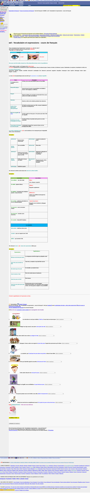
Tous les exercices (13, 430)
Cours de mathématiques (25, 482)
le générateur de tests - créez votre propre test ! (65, 305)
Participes (79, 470)
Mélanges (30, 470)
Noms (53, 470)
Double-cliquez (17, 37)
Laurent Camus (7, 486)
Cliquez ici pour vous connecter (3, 10)
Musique (25, 470)
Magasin (1, 470)
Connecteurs (8, 467)
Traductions (28, 473)
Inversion (66, 468)
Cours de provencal (6, 483)
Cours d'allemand (47, 482)
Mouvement (21, 470)
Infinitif (58, 468)
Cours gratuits (3, 457)
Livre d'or (17, 490)
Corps (20, 467)
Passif (87, 470)
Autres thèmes (53, 33)
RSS (18, 478)
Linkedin (22, 478)
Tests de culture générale (65, 482)
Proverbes (46, 33)
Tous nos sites (56, 457)
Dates (34, 467)
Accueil (2, 5)
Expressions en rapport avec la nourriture (50, 36)
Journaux (73, 468)
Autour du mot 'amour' (68, 34)
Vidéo (40, 473)
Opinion (65, 470)
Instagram (2, 478)
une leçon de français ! (3, 28)
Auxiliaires (51, 465)
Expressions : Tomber (79, 34)
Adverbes (25, 465)
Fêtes (15, 468)
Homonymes (48, 468)
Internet (62, 468)
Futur (12, 468)
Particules (83, 470)
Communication (61, 465)
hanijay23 (49, 305)
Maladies (14, 470)
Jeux (39, 457)
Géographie (40, 468)
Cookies (30, 488)
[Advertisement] (49, 21)
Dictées (42, 467)
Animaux (34, 465)
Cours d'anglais (16, 482)
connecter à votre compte (23, 309)
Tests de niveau (18, 473)
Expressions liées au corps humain (31, 34)
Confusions (87, 465)
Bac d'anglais (32, 483)
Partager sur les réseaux (24, 490)
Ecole (55, 467)
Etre (57, 467)
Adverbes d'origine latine (56, 34)
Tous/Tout (23, 473)
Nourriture (57, 470)
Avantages (2, 15)
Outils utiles (27, 483)
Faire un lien (2, 21)
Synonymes (8, 473)
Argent (37, 465)
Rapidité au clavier (81, 482)
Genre (18, 468)
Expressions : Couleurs (18, 36)
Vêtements (61, 473)
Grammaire (25, 468)
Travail (32, 473)
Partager (25, 304)
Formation (9, 468)
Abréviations (12, 465)
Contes (12, 467)
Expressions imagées (45, 34)
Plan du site (2, 19)
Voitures (53, 473)
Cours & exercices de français (27, 10)
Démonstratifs (50, 467)
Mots (17, 470)
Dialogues (38, 467)
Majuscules (9, 470)
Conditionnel (81, 465)
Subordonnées (3, 473)
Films (5, 468)
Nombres (50, 470)
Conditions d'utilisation (30, 486)
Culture (35, 457)
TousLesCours (44, 457)
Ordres (69, 470)
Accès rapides (2, 17)
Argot (41, 465)
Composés (76, 465)
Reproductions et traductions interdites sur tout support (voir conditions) (63, 486)
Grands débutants (31, 468)
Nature (46, 470)
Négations (62, 470)
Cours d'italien (40, 482)
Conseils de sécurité (39, 486)
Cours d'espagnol (33, 482)
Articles (43, 465)
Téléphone (36, 473)
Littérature (85, 468)
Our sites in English (39, 483)
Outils (50, 457)
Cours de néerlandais (55, 482)
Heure (44, 468)
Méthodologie (35, 470)
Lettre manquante (78, 468)
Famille (66, 467)
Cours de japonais (74, 482)
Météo (43, 470)
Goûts (21, 468)
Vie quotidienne (45, 473)
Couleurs (24, 467)
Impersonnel (54, 468)
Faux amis (70, 467)
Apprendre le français (14, 10)
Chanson (55, 465)
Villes (50, 473)
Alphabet (30, 465)
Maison (5, 470)
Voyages (57, 473)
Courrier (28, 467)
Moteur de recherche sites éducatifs (17, 483)
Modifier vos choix (36, 488)
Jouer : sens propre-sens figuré (32, 36)
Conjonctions (2, 467)
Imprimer (1, 18)
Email (26, 478)
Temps (13, 473)
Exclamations (61, 467)
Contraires (17, 467)
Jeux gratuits (2, 31)
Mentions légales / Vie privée (22, 488)
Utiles (29, 5)
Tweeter (21, 304)
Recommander (2, 20)
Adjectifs (21, 465)
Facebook (8, 478)
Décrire (45, 467)
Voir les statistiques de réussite (16, 307)
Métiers (40, 470)
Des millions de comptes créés (3, 12)
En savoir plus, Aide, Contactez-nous (18, 486)
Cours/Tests (12, 5)
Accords (17, 465)
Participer (21, 5)
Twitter (14, 478)
